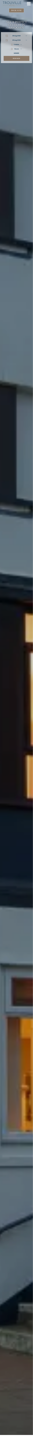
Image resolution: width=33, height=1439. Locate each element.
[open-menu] (29, 4)
